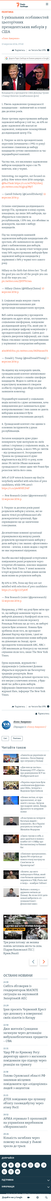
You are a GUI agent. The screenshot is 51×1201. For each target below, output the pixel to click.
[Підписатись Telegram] (43, 1165)
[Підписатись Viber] (37, 1165)
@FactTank (8, 183)
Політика (7, 12)
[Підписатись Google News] (11, 1165)
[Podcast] (11, 1171)
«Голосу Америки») (36, 727)
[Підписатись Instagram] (30, 1165)
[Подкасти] (37, 1197)
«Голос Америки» (11, 38)
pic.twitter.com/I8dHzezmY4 (32, 351)
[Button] (18, 50)
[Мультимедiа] (28, 1197)
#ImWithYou (9, 351)
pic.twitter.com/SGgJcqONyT (17, 187)
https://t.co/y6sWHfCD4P (15, 488)
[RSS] (4, 1171)
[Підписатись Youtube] (24, 1165)
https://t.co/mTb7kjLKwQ (28, 183)
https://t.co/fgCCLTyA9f (15, 590)
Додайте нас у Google (12, 1197)
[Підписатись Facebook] (4, 1165)
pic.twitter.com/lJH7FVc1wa (17, 281)
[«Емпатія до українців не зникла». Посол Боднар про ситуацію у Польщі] (11, 758)
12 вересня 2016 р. (12, 499)
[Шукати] (46, 1197)
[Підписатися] (17, 1171)
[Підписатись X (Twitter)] (17, 1165)
